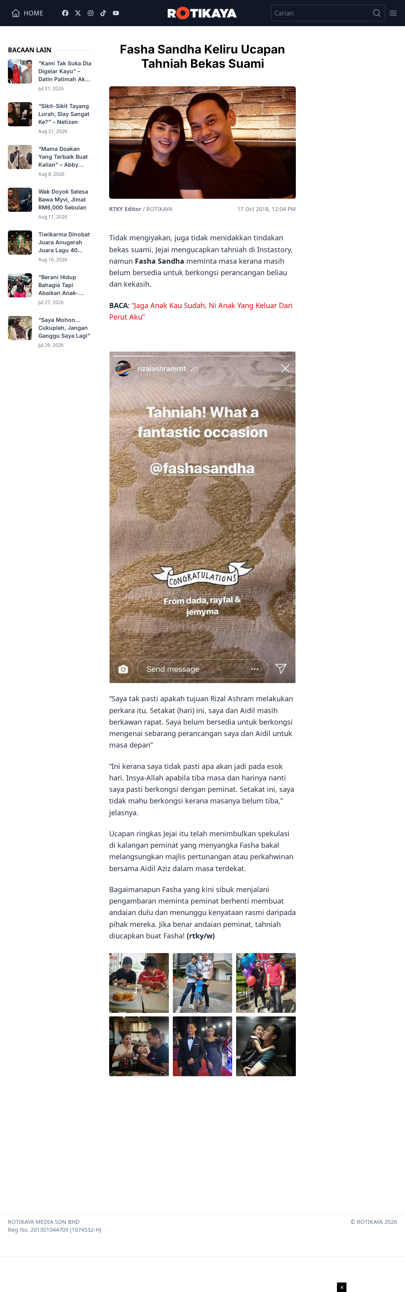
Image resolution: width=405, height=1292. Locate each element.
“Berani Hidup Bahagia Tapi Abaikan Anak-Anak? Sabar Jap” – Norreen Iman (64, 285)
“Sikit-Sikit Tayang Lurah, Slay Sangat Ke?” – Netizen (63, 114)
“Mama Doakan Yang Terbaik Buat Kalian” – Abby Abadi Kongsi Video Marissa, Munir (65, 157)
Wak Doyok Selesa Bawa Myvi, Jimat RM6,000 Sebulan (63, 199)
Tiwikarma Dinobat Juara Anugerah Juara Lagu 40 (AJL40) (64, 242)
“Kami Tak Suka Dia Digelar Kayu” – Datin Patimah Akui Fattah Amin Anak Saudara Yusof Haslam (64, 71)
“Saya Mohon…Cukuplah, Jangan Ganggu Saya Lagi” (65, 327)
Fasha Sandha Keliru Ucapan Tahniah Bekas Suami (202, 56)
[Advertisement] (202, 1143)
